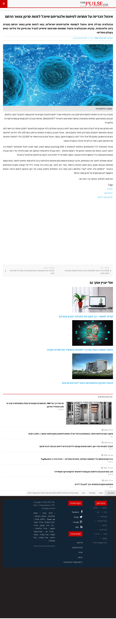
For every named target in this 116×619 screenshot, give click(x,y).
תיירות (97, 534)
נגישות (80, 557)
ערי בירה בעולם (46, 525)
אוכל (105, 534)
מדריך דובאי (38, 522)
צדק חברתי (103, 530)
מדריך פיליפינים (41, 528)
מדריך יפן (49, 532)
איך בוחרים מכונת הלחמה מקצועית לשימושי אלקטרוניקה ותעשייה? (83, 471)
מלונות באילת (40, 519)
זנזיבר (44, 513)
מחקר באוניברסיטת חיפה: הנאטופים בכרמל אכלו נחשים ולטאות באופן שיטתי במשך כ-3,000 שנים (71, 433)
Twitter (76, 517)
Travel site (51, 519)
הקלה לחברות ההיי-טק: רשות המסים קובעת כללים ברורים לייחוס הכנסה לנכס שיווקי (76, 446)
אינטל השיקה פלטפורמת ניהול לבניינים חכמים (87, 383)
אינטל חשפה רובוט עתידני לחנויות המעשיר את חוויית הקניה (80, 349)
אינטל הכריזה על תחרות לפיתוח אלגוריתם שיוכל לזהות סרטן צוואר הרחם (59, 16)
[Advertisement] (58, 232)
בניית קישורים (49, 522)
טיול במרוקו (43, 538)
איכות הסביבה (102, 521)
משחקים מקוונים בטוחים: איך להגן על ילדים (94, 484)
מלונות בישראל (40, 516)
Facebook (75, 512)
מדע (83, 493)
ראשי (101, 493)
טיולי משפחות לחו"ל (100, 543)
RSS (77, 527)
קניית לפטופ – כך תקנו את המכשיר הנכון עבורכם (86, 316)
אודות (80, 552)
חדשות (104, 508)
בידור (105, 512)
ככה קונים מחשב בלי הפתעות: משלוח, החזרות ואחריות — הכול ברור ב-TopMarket (77, 459)
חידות (51, 513)
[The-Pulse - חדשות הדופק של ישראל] (94, 4)
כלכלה (95, 508)
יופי (98, 512)
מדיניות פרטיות (77, 548)
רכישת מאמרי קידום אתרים (73, 562)
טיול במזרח (44, 535)
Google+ (75, 522)
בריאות (104, 525)
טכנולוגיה (92, 493)
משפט (105, 538)
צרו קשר (79, 543)
